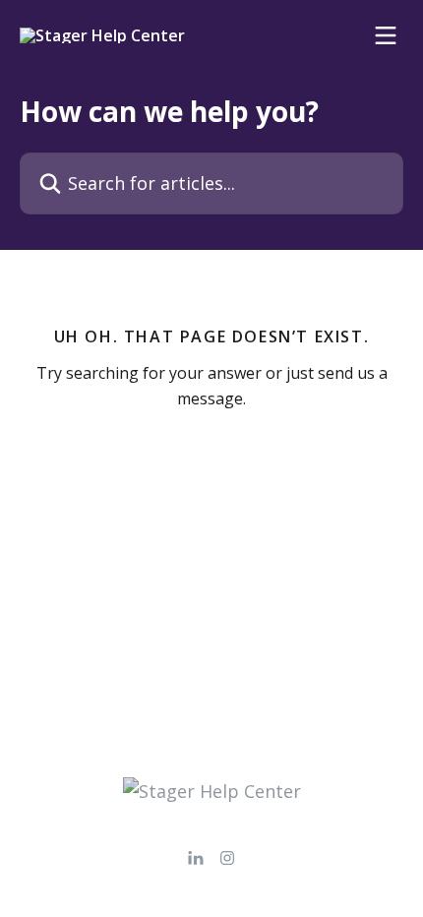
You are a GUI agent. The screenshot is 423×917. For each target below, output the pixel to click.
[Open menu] (385, 35)
